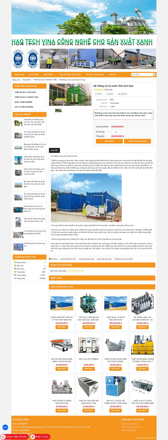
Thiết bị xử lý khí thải (130, 424)
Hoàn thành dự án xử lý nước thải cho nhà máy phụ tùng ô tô (34, 208)
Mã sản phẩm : (102, 100)
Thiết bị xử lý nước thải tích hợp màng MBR (142, 402)
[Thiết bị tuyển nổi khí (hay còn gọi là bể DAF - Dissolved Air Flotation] (88, 303)
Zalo (5, 427)
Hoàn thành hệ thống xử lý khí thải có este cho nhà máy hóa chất (34, 171)
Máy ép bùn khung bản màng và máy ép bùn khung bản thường (61, 361)
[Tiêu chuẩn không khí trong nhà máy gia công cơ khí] (18, 227)
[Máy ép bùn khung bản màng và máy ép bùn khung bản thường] (61, 345)
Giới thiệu (34, 75)
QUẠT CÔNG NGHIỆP (23, 102)
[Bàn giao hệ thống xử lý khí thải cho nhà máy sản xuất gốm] (18, 189)
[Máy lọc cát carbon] (88, 345)
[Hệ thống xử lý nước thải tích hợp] (70, 95)
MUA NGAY (62, 327)
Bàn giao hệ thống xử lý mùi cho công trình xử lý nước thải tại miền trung (35, 146)
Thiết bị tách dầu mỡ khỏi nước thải (89, 402)
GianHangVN (150, 438)
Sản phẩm (48, 75)
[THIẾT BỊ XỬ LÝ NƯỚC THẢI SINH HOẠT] (115, 303)
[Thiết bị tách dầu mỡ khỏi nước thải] (88, 386)
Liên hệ (112, 75)
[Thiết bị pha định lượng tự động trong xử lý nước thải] (142, 345)
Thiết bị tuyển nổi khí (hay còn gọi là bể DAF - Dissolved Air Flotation (88, 319)
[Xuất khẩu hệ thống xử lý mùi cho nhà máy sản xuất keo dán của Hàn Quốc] (18, 127)
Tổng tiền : (100, 136)
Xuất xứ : (104, 103)
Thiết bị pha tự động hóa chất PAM (62, 402)
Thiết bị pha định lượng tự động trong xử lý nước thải (142, 361)
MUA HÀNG (109, 141)
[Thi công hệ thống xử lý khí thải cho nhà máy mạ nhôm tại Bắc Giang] (18, 140)
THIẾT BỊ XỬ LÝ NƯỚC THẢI (26, 97)
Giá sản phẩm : (102, 126)
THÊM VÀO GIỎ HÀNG (137, 141)
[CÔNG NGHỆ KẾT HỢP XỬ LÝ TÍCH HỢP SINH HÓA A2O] (61, 303)
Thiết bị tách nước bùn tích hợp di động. (115, 360)
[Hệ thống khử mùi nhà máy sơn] (18, 251)
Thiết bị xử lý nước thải (123, 259)
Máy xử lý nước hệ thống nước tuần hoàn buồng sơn (115, 403)
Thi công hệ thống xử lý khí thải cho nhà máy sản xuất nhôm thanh (34, 196)
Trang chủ (19, 75)
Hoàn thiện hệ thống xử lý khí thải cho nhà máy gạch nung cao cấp (34, 159)
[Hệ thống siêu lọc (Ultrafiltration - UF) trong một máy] (142, 303)
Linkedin (123, 94)
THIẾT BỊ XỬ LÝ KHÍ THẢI (25, 92)
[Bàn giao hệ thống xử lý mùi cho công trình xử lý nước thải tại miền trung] (18, 152)
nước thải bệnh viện (68, 259)
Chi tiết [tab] (54, 150)
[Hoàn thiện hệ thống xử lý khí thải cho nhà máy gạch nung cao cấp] (18, 165)
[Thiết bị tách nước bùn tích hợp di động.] (115, 345)
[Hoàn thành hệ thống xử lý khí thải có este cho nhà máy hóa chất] (18, 177)
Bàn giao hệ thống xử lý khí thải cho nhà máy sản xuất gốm (34, 183)
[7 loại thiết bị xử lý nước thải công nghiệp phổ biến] (18, 239)
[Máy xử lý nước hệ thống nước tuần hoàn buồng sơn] (115, 386)
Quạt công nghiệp (128, 430)
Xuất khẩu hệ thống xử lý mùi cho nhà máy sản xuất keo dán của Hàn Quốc (34, 121)
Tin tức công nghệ (95, 75)
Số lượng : (100, 132)
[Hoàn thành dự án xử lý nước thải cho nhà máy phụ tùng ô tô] (18, 214)
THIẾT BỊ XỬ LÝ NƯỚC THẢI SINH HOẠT (115, 318)
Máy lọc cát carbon (88, 359)
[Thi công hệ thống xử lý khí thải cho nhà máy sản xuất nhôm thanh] (18, 202)
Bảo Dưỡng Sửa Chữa (70, 75)
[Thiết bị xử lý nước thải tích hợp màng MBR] (142, 386)
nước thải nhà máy (104, 259)
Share (99, 94)
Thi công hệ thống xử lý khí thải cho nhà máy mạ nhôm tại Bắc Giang (34, 134)
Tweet (111, 94)
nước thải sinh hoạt (86, 259)
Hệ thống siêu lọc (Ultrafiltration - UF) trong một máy (142, 319)
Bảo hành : (104, 106)
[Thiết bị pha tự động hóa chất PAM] (61, 386)
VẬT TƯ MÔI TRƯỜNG (24, 107)
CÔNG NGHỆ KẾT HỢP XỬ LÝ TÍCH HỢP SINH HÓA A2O (62, 319)
